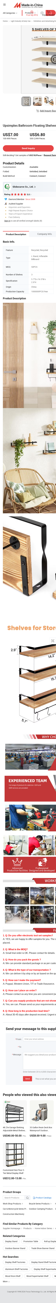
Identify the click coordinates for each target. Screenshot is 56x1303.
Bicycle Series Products (39, 1203)
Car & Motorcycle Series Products (17, 1208)
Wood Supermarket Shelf (37, 1276)
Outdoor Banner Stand (15, 1248)
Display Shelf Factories (15, 1262)
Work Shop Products (12, 1203)
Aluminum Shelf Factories (16, 1269)
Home (5, 21)
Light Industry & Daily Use (20, 21)
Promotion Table (30, 1241)
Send (27, 1078)
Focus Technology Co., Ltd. (36, 1291)
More (5, 1281)
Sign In (7, 220)
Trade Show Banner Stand (42, 1248)
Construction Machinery (13, 1214)
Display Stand (11, 1241)
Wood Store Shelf (12, 1276)
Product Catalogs (43, 1197)
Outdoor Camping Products (41, 1208)
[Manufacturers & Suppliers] (28, 5)
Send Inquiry (28, 148)
